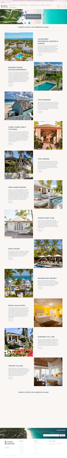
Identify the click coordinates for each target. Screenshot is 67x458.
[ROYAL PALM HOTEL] (48, 312)
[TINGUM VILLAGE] (48, 372)
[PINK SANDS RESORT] (48, 194)
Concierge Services (21, 451)
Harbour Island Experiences (13, 5)
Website (40, 54)
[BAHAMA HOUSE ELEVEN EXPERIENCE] (48, 76)
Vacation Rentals (21, 444)
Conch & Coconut (9, 455)
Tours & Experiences (21, 446)
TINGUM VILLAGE (15, 366)
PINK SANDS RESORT (17, 187)
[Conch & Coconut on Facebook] (1, 2)
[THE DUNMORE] (19, 106)
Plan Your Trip (48, 5)
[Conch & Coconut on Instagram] (4, 2)
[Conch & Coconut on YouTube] (2, 2)
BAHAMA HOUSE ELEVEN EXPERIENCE (17, 68)
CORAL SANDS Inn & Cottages (17, 128)
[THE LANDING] (19, 165)
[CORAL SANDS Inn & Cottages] (48, 135)
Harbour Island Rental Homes (23, 5)
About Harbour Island (12, 7)
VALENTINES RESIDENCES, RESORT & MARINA (48, 41)
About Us (35, 444)
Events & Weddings (42, 5)
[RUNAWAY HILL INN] (19, 342)
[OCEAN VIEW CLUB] (19, 224)
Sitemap (35, 451)
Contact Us (35, 446)
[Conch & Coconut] (4, 6)
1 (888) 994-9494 (9, 2)
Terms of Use (35, 449)
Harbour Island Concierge (33, 5)
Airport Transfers (21, 449)
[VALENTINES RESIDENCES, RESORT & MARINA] (19, 46)
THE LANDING (43, 159)
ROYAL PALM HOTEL (16, 305)
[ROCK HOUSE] (48, 253)
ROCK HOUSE (14, 249)
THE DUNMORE (44, 100)
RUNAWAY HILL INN (46, 337)
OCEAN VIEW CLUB (46, 218)
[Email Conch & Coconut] (5, 2)
